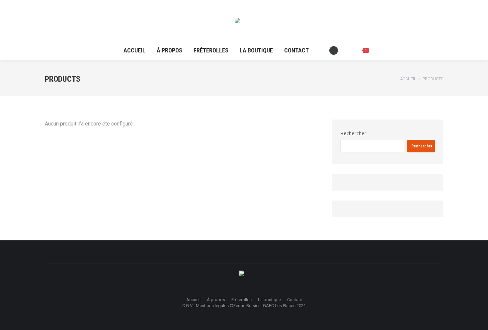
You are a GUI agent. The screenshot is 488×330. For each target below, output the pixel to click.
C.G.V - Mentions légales (205, 305)
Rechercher (353, 133)
